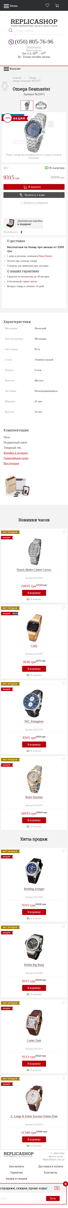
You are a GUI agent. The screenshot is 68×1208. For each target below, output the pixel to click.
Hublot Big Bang (34, 964)
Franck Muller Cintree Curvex (34, 569)
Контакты (50, 1172)
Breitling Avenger (34, 888)
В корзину (34, 186)
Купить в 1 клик (35, 194)
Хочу (53, 1198)
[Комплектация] (17, 484)
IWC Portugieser (34, 721)
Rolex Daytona (34, 797)
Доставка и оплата (50, 1166)
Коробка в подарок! (16, 452)
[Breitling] (34, 871)
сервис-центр (29, 281)
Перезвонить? (34, 47)
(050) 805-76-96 (34, 41)
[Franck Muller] (34, 552)
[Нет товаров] (58, 6)
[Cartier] (34, 1022)
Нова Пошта (45, 256)
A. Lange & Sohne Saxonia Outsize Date (34, 1116)
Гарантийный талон (16, 458)
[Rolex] (34, 779)
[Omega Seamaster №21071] (27, 105)
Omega (32, 77)
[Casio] (34, 627)
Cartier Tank (34, 1040)
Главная (17, 77)
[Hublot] (34, 946)
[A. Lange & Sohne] (34, 1098)
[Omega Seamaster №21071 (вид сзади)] (41, 105)
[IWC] (34, 703)
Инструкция (11, 463)
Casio (34, 645)
